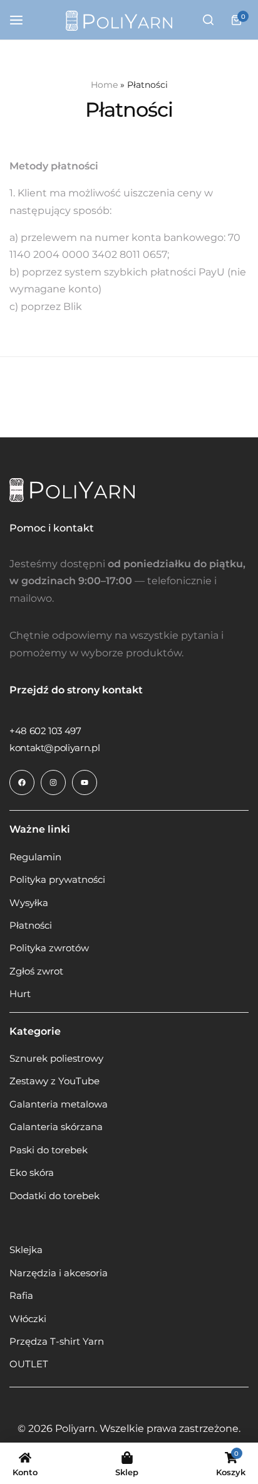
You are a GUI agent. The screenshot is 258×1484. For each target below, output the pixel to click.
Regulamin (35, 857)
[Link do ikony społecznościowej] (21, 782)
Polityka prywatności (57, 879)
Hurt (20, 994)
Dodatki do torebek (54, 1196)
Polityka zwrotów (49, 948)
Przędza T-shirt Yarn (56, 1341)
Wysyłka (28, 903)
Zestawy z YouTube (54, 1081)
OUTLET (28, 1364)
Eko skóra (31, 1172)
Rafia (21, 1295)
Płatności (30, 925)
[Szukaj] (207, 20)
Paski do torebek (48, 1150)
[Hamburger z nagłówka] (22, 20)
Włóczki (27, 1319)
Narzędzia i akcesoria (58, 1273)
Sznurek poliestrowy (56, 1058)
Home (104, 84)
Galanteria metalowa (58, 1104)
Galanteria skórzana (56, 1127)
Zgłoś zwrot (36, 971)
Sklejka (26, 1250)
